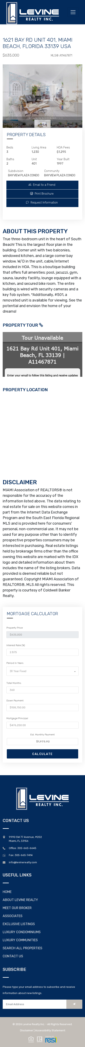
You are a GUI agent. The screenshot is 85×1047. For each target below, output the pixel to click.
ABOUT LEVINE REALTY (20, 900)
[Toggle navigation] (73, 12)
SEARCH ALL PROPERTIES (22, 948)
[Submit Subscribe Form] (74, 1004)
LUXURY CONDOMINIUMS (22, 932)
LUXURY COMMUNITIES (20, 940)
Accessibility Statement (50, 1030)
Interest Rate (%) (15, 645)
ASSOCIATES (12, 916)
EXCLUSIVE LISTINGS (19, 924)
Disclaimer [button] (26, 1030)
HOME (7, 892)
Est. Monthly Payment (42, 734)
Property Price (14, 627)
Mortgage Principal (17, 718)
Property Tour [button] (21, 325)
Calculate (42, 754)
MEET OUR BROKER (17, 908)
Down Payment (15, 700)
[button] (42, 185)
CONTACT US (13, 956)
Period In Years (14, 663)
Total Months (13, 683)
